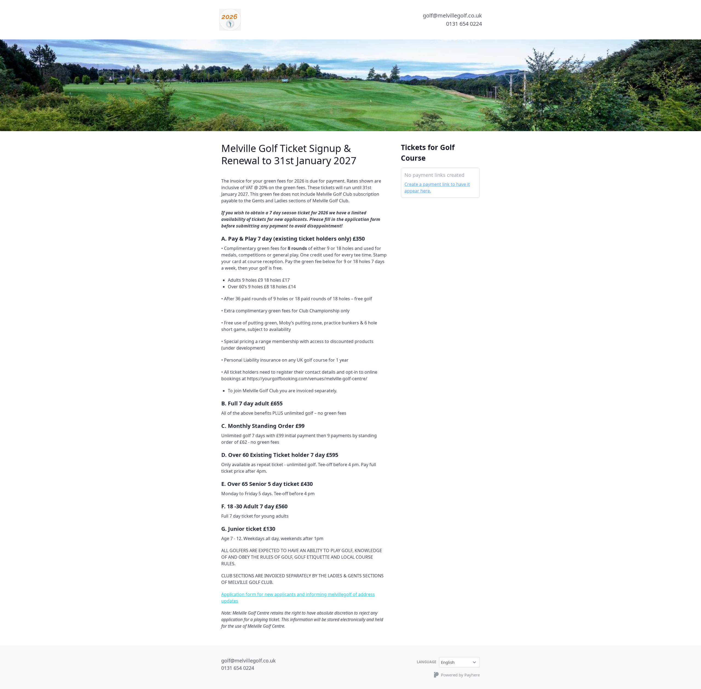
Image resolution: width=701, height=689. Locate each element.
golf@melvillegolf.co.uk (452, 15)
